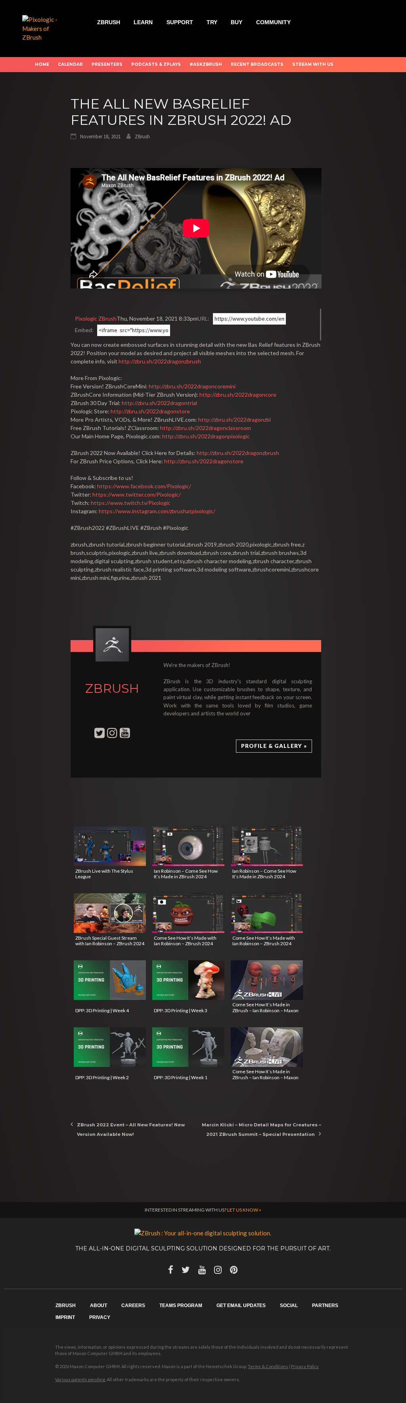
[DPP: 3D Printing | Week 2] (110, 1047)
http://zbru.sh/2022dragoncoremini (192, 386)
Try (212, 22)
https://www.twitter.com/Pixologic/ (136, 494)
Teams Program (180, 1305)
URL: (203, 318)
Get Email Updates (241, 1305)
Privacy (99, 1317)
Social (289, 1305)
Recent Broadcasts (257, 64)
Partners (325, 1305)
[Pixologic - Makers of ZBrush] (44, 27)
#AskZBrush (206, 64)
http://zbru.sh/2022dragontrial (159, 402)
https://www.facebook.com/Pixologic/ (144, 486)
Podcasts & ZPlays (156, 64)
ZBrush (108, 22)
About (98, 1305)
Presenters (107, 64)
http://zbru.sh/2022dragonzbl (234, 419)
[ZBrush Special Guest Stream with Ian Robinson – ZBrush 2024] (110, 913)
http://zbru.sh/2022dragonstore (150, 411)
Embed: (84, 330)
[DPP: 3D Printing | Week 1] (188, 1047)
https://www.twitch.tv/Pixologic (130, 502)
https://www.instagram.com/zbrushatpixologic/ (157, 511)
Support (180, 22)
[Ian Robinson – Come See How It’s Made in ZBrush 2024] (188, 846)
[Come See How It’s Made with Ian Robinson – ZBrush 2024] (188, 913)
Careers (133, 1305)
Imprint (65, 1317)
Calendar (70, 64)
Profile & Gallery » (274, 746)
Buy (236, 22)
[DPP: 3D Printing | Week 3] (188, 980)
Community (273, 22)
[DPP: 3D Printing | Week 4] (110, 980)
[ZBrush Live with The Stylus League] (110, 846)
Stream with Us (312, 64)
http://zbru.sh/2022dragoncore (237, 394)
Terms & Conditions (268, 1366)
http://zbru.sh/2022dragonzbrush (160, 361)
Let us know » (244, 1210)
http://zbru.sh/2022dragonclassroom (205, 427)
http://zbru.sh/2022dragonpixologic (206, 436)
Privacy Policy (305, 1366)
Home (42, 64)
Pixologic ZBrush (96, 318)
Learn (143, 22)
